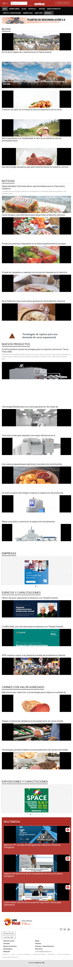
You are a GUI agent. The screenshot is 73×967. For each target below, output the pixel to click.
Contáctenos (5, 954)
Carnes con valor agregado (23, 687)
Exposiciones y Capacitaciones (25, 781)
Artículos (32, 9)
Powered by (36, 962)
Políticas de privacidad (39, 954)
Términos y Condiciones (23, 954)
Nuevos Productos (54, 9)
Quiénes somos (14, 9)
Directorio (39, 13)
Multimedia (12, 821)
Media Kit (48, 13)
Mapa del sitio (51, 954)
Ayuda (13, 954)
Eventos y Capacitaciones (12, 13)
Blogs (24, 9)
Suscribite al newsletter (63, 3)
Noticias (42, 9)
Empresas (9, 553)
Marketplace (28, 13)
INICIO (5, 9)
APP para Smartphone (64, 954)
